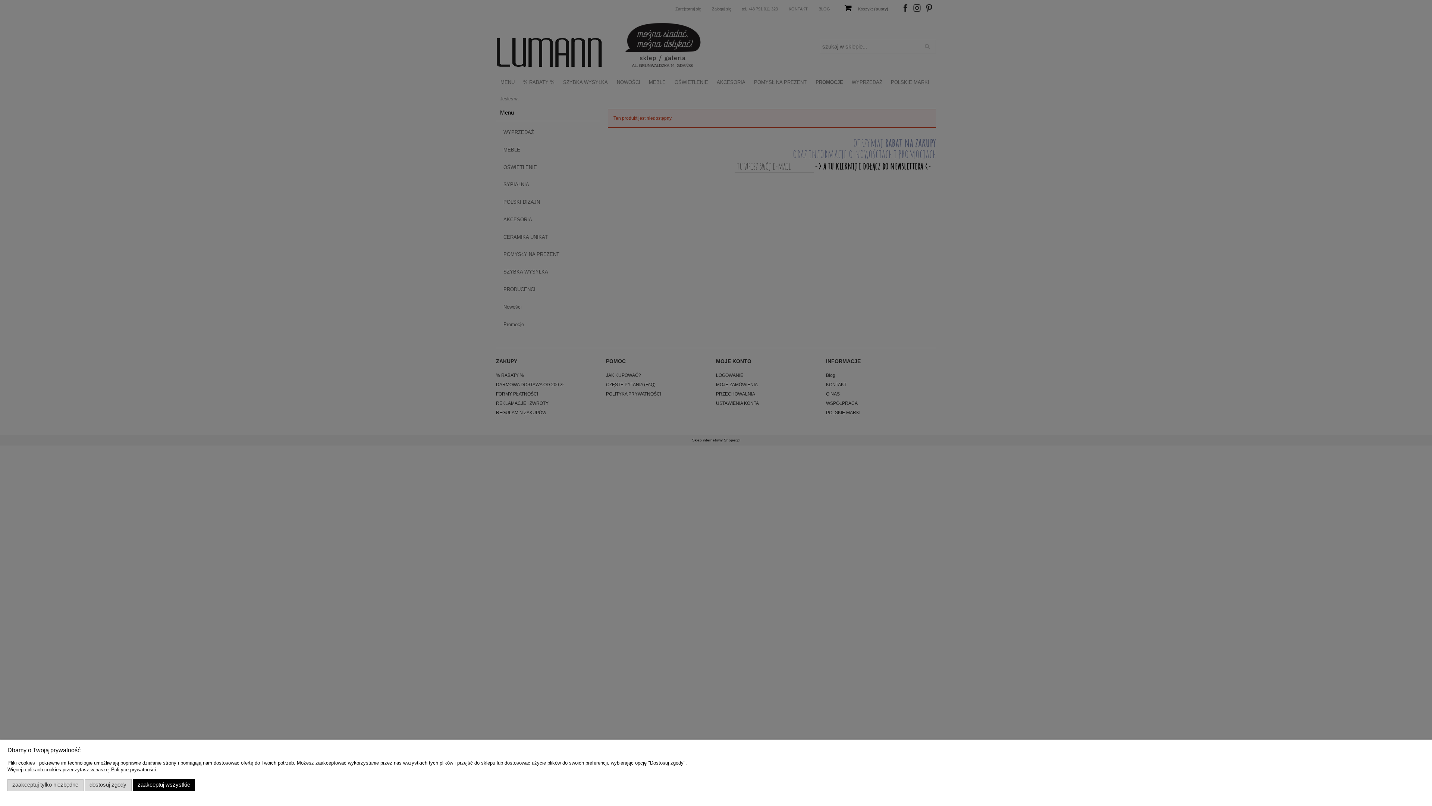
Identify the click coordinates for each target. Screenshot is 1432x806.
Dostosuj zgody (108, 785)
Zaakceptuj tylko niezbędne (45, 785)
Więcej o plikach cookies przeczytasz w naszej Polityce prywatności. (82, 769)
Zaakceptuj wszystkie (164, 785)
